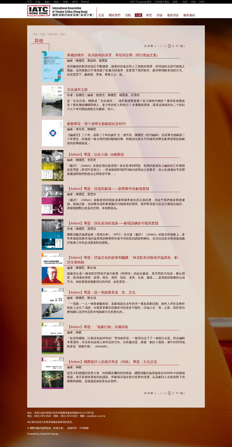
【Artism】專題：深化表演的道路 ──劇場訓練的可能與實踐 (112, 223)
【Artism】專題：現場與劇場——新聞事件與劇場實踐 (108, 189)
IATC (29, 1)
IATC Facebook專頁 (140, 2)
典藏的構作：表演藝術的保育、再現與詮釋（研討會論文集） (113, 55)
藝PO (75, 2)
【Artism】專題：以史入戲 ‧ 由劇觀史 (95, 154)
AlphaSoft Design (49, 433)
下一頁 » (180, 46)
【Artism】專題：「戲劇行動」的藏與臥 (98, 327)
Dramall (85, 1)
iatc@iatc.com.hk (96, 416)
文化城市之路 (77, 90)
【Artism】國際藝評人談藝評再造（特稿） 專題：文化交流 (112, 362)
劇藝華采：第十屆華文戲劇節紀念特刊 (96, 124)
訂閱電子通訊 (162, 2)
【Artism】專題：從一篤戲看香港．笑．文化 (101, 292)
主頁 (35, 34)
